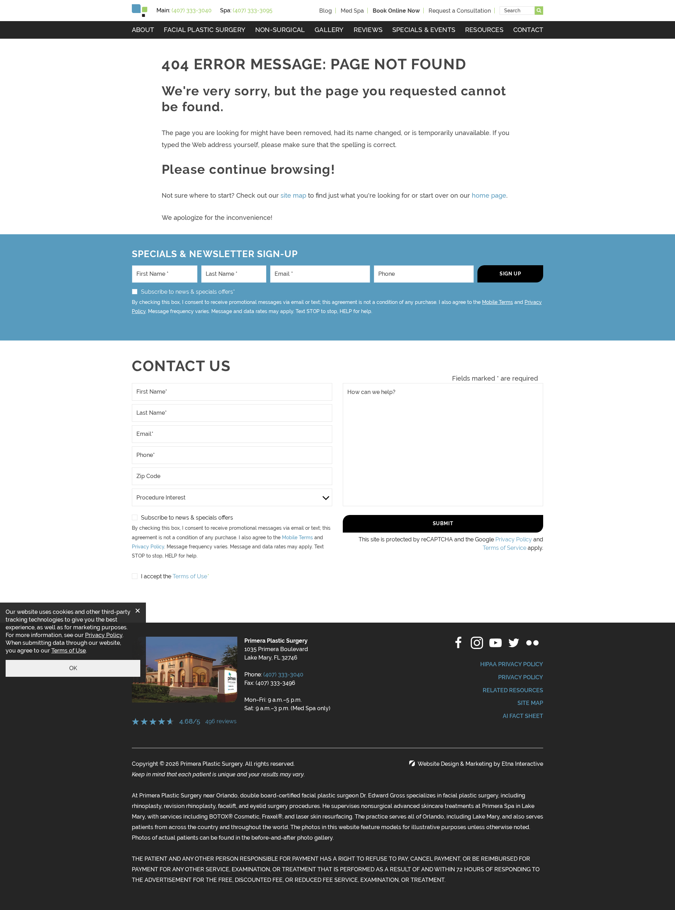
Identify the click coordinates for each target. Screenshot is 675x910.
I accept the (156, 576)
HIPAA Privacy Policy (511, 664)
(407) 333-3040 (283, 674)
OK (73, 668)
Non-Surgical (280, 29)
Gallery (329, 29)
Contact (528, 29)
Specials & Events (423, 29)
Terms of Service (504, 548)
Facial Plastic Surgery (204, 29)
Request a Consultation (460, 10)
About (143, 29)
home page (489, 195)
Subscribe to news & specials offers (187, 517)
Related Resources (513, 690)
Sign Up (510, 273)
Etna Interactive (522, 764)
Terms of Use (68, 650)
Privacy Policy (148, 546)
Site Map (530, 703)
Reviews (368, 29)
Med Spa (352, 10)
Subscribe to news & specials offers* (188, 291)
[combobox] (517, 10)
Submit (443, 523)
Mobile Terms (497, 302)
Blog (325, 10)
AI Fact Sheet (523, 716)
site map (293, 195)
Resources (484, 29)
